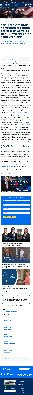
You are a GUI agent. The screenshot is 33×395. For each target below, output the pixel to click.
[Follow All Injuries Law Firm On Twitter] (8, 374)
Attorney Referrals (9, 390)
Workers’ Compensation (23, 60)
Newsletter (22, 386)
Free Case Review (24, 368)
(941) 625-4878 (28, 5)
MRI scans (18, 129)
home (2, 18)
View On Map (20, 384)
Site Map (22, 388)
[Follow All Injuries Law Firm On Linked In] (11, 374)
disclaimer (22, 390)
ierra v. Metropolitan (6, 114)
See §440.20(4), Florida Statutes (19, 112)
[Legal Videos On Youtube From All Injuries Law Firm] (14, 374)
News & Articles (7, 18)
